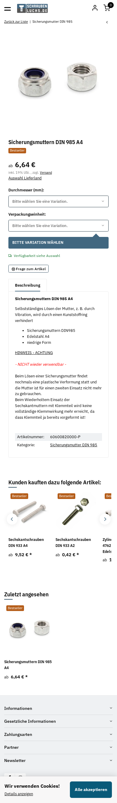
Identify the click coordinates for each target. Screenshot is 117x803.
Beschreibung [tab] (27, 285)
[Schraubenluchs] (32, 8)
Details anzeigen (18, 793)
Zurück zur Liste (16, 21)
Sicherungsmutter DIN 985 (73, 444)
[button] (107, 8)
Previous (12, 519)
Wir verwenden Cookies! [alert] (32, 786)
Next (104, 519)
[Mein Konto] (95, 8)
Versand (46, 172)
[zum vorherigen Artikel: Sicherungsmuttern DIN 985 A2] (107, 22)
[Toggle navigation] (7, 8)
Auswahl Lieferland (25, 178)
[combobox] (58, 201)
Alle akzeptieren (91, 789)
